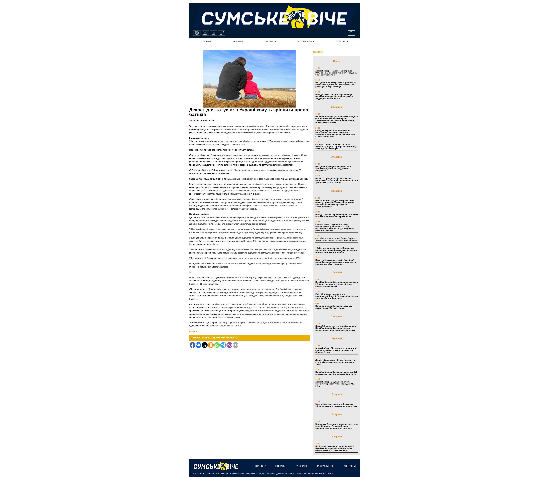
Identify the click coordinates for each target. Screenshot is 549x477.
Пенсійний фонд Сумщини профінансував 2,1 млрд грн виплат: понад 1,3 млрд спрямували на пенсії (336, 284)
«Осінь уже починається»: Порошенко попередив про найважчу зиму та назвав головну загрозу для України (336, 250)
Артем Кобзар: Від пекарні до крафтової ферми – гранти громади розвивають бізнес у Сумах (335, 350)
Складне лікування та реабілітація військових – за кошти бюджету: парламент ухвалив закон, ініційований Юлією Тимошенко (335, 133)
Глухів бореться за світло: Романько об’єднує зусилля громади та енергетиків (336, 405)
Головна (206, 41)
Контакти (342, 41)
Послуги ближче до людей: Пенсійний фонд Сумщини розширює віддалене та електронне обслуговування (335, 262)
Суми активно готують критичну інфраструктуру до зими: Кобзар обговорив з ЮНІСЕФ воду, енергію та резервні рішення (334, 227)
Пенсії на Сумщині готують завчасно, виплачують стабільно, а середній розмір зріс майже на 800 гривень (336, 180)
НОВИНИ (318, 52)
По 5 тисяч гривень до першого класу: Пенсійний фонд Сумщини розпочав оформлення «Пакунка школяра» (334, 448)
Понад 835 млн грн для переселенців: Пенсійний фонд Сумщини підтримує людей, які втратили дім (334, 96)
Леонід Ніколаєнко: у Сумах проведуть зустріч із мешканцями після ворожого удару (335, 362)
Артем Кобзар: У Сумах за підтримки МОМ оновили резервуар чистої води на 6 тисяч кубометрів (336, 73)
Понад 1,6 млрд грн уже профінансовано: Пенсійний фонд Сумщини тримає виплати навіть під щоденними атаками (336, 328)
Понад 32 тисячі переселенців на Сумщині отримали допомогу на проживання (336, 215)
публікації (270, 41)
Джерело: (193, 331)
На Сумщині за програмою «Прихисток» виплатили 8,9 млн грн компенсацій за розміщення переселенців (335, 85)
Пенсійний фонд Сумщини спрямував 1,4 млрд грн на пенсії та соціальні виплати (336, 373)
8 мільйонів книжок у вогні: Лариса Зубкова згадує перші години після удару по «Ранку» (336, 239)
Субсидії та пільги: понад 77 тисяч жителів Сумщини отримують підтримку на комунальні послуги (335, 146)
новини (238, 41)
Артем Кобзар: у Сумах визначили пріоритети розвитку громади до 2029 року (334, 384)
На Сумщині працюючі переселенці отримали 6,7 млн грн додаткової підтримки (333, 168)
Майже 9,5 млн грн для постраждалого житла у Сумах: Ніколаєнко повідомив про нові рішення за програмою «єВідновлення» (334, 203)
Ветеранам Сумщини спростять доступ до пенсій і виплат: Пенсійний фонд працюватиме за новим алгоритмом (336, 426)
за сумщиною (306, 41)
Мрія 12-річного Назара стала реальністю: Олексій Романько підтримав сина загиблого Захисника (336, 296)
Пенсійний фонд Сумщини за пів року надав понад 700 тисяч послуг (334, 307)
